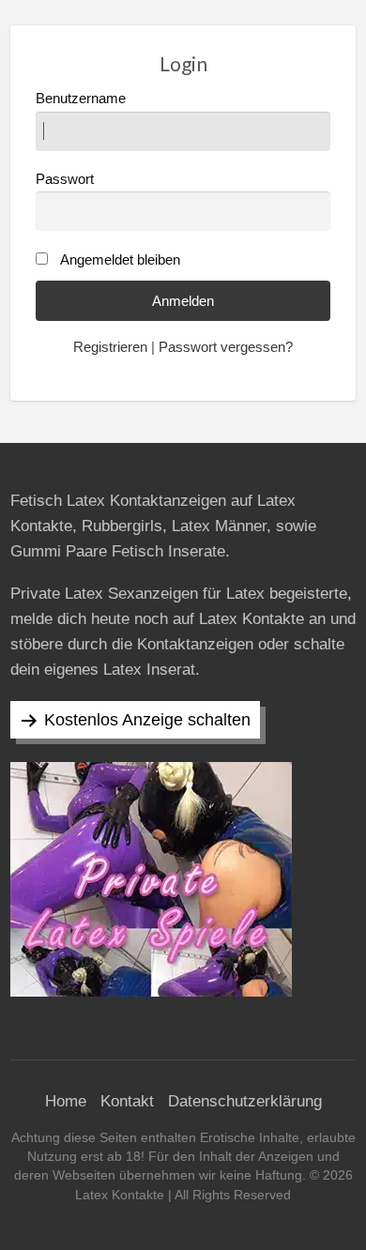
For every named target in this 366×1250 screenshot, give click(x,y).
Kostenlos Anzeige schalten (147, 719)
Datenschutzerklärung (245, 1101)
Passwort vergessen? (226, 347)
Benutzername (81, 98)
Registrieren (110, 347)
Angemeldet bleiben (120, 259)
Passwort (65, 179)
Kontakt (127, 1101)
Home (65, 1101)
